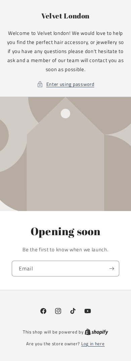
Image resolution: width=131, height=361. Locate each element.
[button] (65, 84)
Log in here (93, 344)
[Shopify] (96, 331)
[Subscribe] (111, 268)
